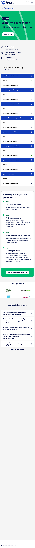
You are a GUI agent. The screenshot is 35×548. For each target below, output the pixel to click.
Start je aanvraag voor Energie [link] (17, 272)
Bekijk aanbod (6, 70)
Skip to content (8, 1)
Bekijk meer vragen (16, 349)
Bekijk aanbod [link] (8, 34)
